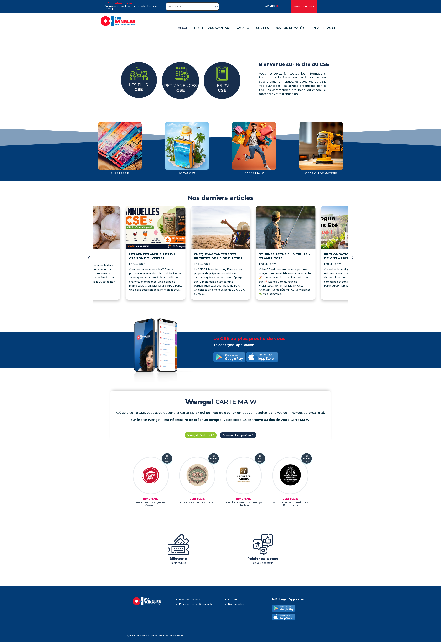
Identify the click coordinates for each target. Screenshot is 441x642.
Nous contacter (304, 6)
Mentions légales (190, 599)
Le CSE (199, 28)
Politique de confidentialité (196, 604)
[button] (352, 257)
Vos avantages (220, 28)
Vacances (244, 28)
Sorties (262, 28)
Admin (270, 6)
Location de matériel (290, 28)
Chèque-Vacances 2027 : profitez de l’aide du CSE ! (218, 256)
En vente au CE (324, 28)
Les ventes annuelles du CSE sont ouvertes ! (152, 256)
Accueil (184, 28)
